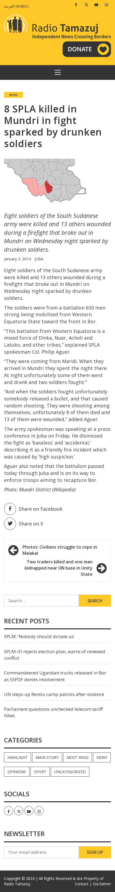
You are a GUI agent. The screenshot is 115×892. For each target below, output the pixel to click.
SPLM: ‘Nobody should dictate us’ (39, 636)
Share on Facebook (41, 509)
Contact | (83, 883)
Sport (40, 771)
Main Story (47, 757)
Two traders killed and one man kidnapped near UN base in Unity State (59, 568)
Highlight (17, 757)
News (13, 95)
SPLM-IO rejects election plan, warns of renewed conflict (54, 654)
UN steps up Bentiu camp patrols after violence (54, 694)
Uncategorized (70, 771)
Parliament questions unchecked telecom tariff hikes (53, 712)
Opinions (16, 771)
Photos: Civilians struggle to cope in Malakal (59, 550)
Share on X (31, 523)
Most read (78, 757)
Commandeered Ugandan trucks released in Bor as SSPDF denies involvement (55, 676)
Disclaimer (102, 883)
